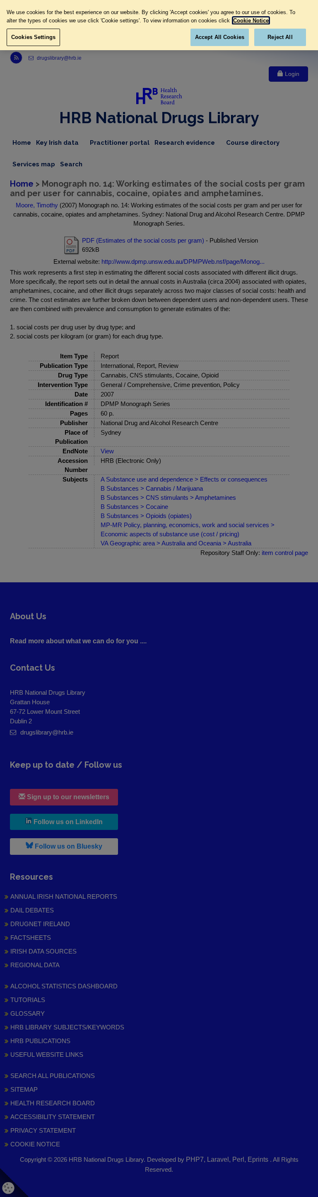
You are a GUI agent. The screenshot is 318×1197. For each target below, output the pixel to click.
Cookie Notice (251, 20)
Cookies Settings (33, 37)
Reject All (279, 37)
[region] (159, 25)
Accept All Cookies (219, 37)
